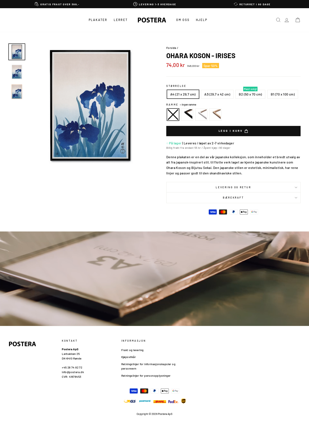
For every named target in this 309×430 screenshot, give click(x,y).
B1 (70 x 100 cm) (283, 94)
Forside (171, 48)
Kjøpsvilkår (128, 357)
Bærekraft (233, 197)
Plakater (98, 20)
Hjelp (201, 20)
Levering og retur (233, 187)
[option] (57, 4)
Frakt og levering (132, 350)
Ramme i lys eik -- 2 (215, 114)
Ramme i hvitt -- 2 (201, 114)
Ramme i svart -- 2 (187, 114)
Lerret (121, 20)
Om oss (183, 20)
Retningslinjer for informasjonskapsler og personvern (148, 366)
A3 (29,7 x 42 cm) (217, 94)
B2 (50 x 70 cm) (250, 94)
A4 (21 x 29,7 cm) (183, 94)
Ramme (181, 104)
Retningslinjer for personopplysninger (146, 375)
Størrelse (176, 85)
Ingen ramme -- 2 (173, 114)
